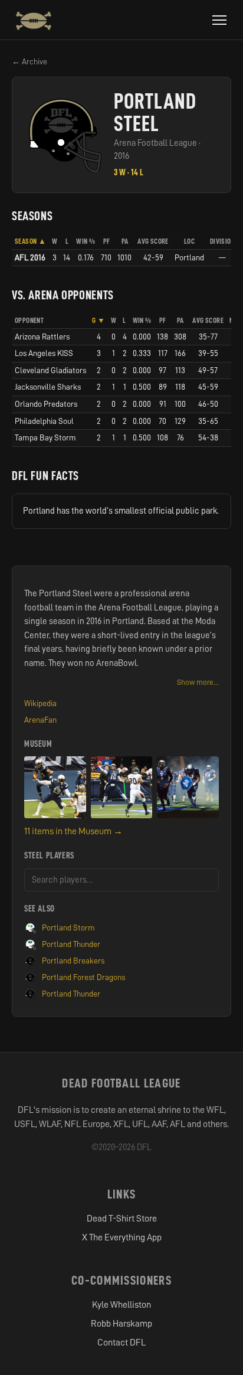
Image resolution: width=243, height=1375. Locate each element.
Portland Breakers (73, 960)
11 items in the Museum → (73, 831)
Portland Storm (68, 927)
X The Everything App (122, 1237)
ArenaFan (40, 720)
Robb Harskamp (121, 1323)
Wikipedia (40, 703)
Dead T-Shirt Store (122, 1218)
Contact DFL (121, 1342)
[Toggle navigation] (219, 20)
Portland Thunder (71, 944)
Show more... (198, 682)
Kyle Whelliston (121, 1304)
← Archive (29, 61)
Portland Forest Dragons (83, 977)
